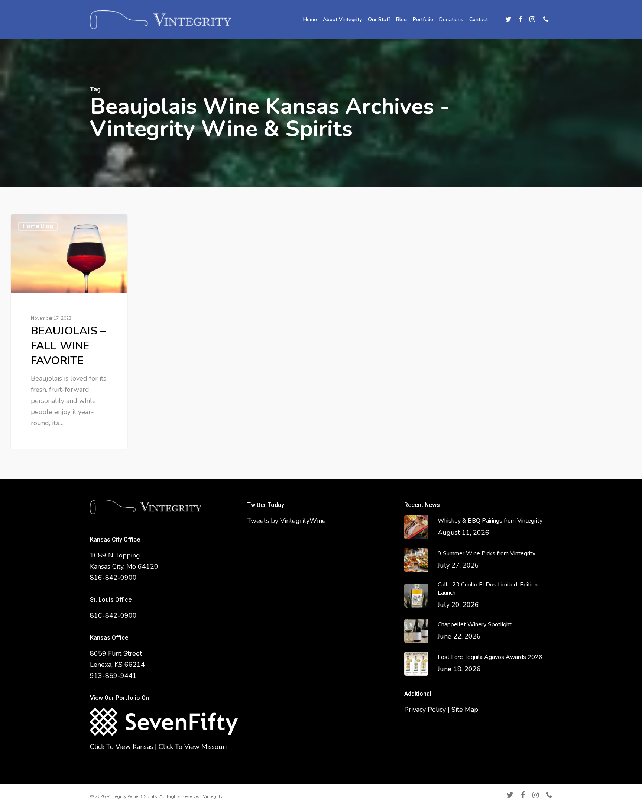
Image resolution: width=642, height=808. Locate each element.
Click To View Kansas (121, 746)
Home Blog (38, 226)
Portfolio (423, 19)
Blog (401, 19)
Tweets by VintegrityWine (286, 520)
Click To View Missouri (193, 746)
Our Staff (379, 19)
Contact (478, 19)
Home (310, 19)
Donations (451, 19)
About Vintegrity (342, 19)
